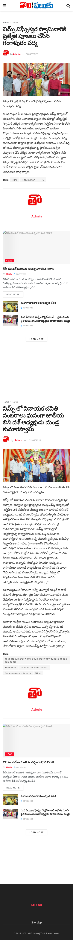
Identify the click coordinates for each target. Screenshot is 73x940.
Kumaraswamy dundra (18, 672)
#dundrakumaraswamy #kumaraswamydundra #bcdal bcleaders (36, 660)
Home (6, 22)
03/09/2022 (32, 54)
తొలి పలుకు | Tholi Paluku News (44, 933)
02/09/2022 (35, 440)
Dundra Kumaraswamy (34, 667)
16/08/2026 (27, 307)
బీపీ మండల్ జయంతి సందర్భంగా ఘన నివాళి (28, 269)
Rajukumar (28, 179)
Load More (37, 338)
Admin (17, 54)
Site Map (36, 922)
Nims (15, 179)
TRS (41, 179)
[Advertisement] (36, 370)
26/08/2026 (21, 274)
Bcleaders (11, 667)
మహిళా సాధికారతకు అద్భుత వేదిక (38, 302)
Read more (13, 294)
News (15, 22)
